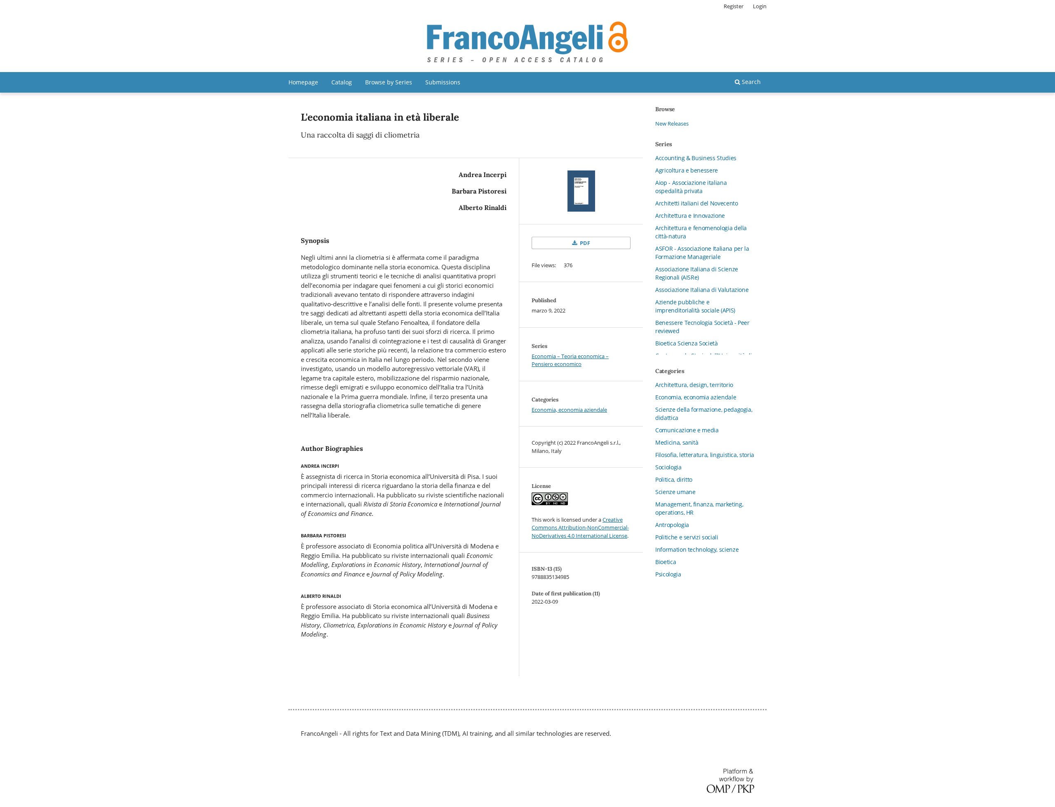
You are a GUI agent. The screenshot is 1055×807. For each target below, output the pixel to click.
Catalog (341, 82)
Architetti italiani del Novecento (696, 203)
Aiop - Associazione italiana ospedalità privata (691, 187)
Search (750, 82)
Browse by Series (388, 82)
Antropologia (672, 525)
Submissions (442, 82)
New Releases (672, 123)
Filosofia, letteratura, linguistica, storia (704, 455)
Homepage (303, 82)
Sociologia (668, 467)
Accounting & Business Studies (695, 158)
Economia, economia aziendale (569, 409)
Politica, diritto (673, 479)
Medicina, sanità (676, 442)
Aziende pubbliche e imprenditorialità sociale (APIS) (695, 306)
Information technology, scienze (696, 549)
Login (760, 6)
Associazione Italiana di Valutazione (701, 290)
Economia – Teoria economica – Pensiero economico (570, 360)
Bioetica (665, 562)
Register (733, 6)
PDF (584, 243)
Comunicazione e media (687, 430)
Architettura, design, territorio (694, 385)
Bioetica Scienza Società (686, 343)
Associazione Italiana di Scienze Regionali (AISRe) (696, 273)
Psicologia (668, 574)
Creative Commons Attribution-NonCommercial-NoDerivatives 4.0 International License (580, 527)
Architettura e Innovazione (690, 215)
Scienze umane (675, 492)
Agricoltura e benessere (686, 170)
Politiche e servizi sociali (686, 537)
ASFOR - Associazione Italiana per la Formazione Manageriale (702, 253)
